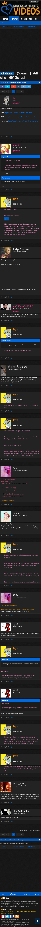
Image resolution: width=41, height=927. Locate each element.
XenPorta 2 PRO (4, 843)
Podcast (33, 911)
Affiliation (10, 913)
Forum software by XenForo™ (9, 919)
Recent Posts (6, 23)
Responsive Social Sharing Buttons (10, 926)
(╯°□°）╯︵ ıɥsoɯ (18, 367)
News (2, 911)
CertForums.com (25, 926)
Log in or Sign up (34, 1)
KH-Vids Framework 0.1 (7, 921)
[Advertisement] (20, 50)
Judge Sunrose (21, 249)
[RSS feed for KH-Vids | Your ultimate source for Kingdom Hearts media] (17, 916)
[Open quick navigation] (39, 26)
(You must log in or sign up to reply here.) (30, 830)
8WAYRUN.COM (24, 843)
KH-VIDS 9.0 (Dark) (9, 894)
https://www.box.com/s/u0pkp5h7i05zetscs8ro (23, 121)
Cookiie (17, 513)
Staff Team (4, 913)
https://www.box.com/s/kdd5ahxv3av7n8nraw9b (20, 117)
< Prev (2, 91)
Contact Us (29, 894)
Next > (21, 91)
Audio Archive (19, 911)
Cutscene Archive (9, 911)
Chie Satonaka (21, 811)
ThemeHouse (25, 922)
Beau (15, 468)
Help (37, 894)
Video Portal (26, 18)
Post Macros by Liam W (23, 919)
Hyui (15, 624)
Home (5, 18)
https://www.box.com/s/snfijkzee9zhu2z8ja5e (19, 113)
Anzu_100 (18, 783)
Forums (14, 18)
